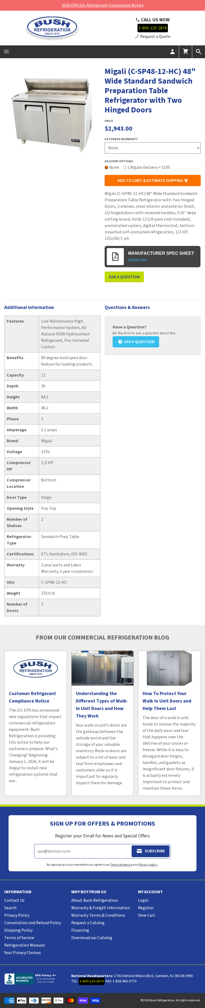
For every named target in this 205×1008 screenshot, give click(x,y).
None (114, 167)
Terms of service (121, 864)
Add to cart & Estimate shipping (150, 180)
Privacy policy (148, 864)
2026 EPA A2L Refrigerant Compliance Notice (103, 5)
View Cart (146, 915)
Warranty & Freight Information (100, 908)
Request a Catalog (88, 923)
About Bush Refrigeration (94, 900)
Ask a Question (124, 277)
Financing (80, 930)
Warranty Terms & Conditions (98, 915)
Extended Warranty (121, 139)
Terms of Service (19, 938)
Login (143, 900)
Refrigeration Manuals (24, 945)
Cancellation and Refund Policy (32, 923)
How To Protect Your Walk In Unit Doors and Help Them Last (167, 701)
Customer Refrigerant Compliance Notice (32, 697)
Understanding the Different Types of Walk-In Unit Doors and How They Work (102, 704)
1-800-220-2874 (153, 28)
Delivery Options (119, 161)
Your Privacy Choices (22, 953)
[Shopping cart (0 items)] (185, 51)
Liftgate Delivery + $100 (149, 167)
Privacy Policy (16, 915)
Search (10, 908)
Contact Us (14, 900)
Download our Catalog (91, 938)
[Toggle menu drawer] (6, 51)
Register (146, 908)
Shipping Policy (18, 930)
